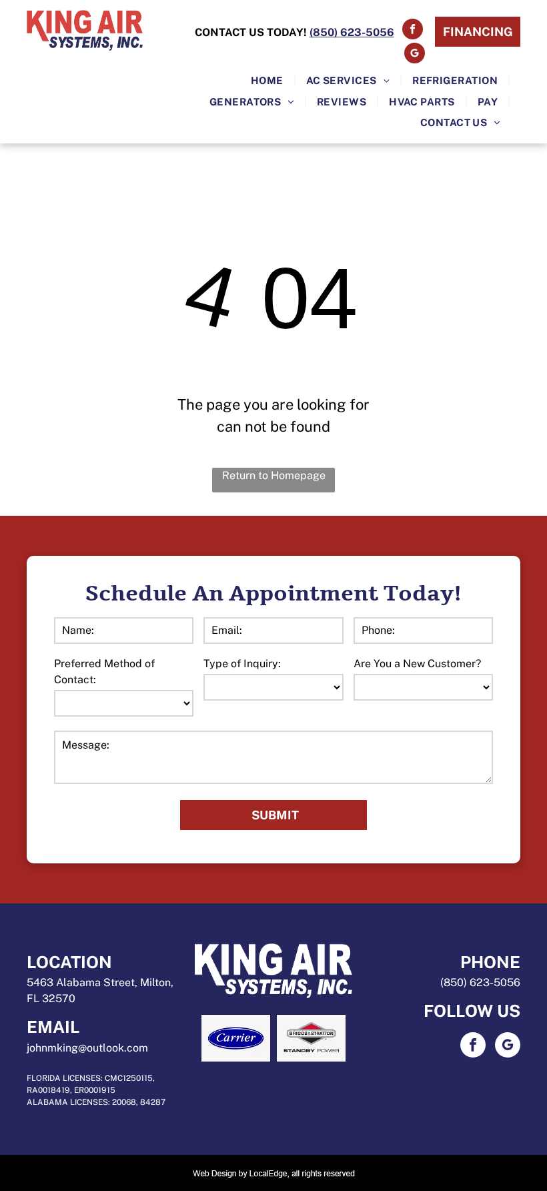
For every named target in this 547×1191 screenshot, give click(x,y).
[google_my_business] (414, 55)
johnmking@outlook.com (87, 1048)
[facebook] (412, 31)
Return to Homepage (274, 475)
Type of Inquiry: (242, 663)
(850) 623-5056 (480, 982)
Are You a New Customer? (417, 663)
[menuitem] (268, 80)
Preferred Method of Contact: (104, 671)
